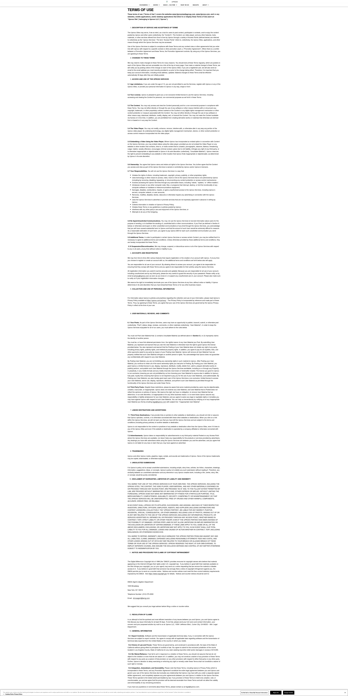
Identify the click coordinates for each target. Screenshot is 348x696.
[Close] (345, 693)
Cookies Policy (9, 694)
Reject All (276, 692)
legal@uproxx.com (159, 402)
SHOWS (155, 5)
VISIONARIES (143, 5)
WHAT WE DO (185, 5)
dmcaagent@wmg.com (141, 598)
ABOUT (204, 5)
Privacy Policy (18, 694)
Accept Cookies (288, 692)
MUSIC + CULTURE (169, 5)
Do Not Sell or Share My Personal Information (254, 692)
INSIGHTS (196, 5)
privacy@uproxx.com (141, 276)
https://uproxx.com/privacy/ (156, 300)
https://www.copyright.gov (158, 573)
